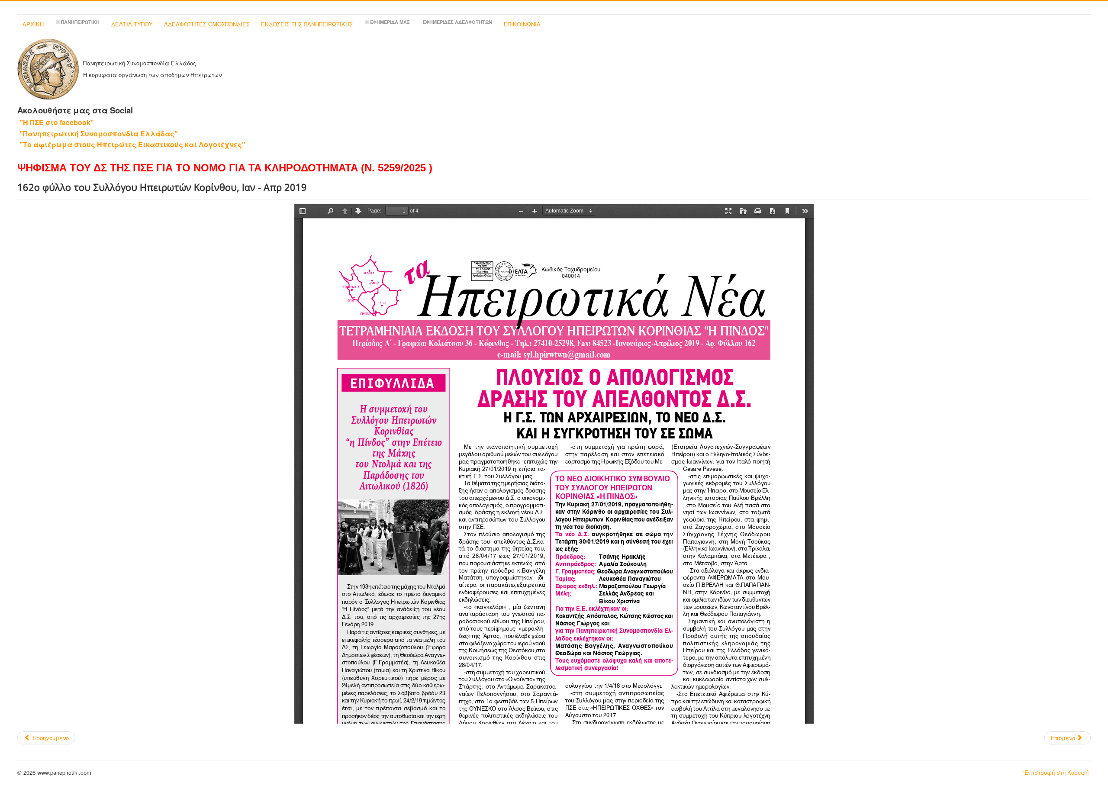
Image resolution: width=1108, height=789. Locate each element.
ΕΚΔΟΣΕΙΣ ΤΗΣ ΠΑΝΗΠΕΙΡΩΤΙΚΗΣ (307, 24)
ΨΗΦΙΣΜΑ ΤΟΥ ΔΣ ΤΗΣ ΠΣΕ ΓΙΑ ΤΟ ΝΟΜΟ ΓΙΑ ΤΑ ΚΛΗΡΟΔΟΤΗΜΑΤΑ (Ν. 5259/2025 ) (224, 168)
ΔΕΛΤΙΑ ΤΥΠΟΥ (132, 24)
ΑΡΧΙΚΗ (33, 24)
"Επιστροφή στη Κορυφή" (1056, 772)
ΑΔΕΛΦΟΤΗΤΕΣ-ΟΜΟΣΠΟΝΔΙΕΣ (207, 24)
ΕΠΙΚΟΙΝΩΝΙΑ (522, 24)
